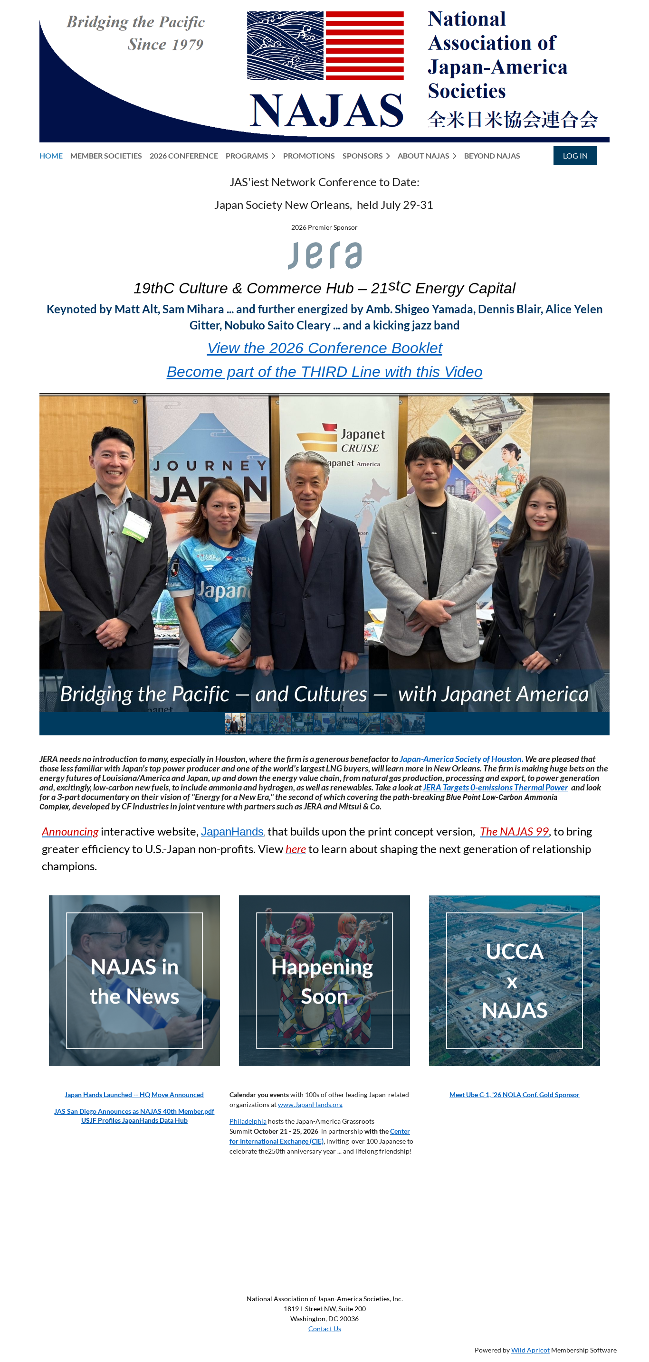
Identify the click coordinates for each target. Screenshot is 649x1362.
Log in (575, 155)
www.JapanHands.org (310, 1104)
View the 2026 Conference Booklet (324, 348)
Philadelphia (248, 1121)
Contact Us (324, 1328)
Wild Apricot (530, 1350)
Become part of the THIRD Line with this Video (325, 371)
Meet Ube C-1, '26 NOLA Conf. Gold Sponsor (514, 1094)
